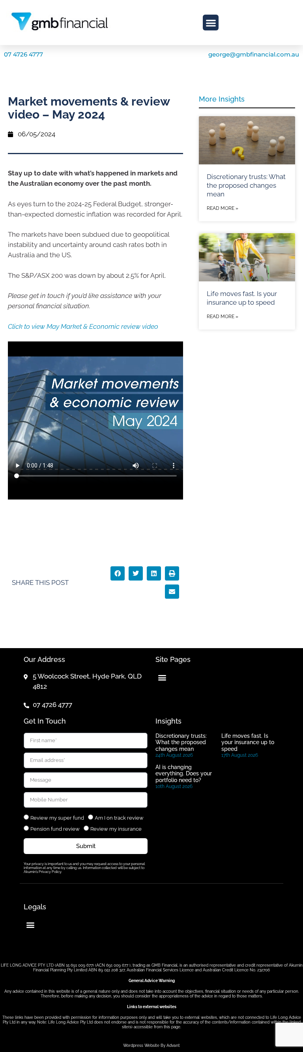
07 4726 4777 (23, 54)
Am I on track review (119, 818)
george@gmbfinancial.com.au (253, 54)
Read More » (222, 208)
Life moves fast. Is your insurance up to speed (247, 742)
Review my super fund (57, 818)
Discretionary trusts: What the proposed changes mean (246, 185)
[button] (211, 23)
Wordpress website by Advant (151, 1045)
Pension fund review (55, 829)
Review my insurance (116, 829)
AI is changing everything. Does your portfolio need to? (183, 774)
